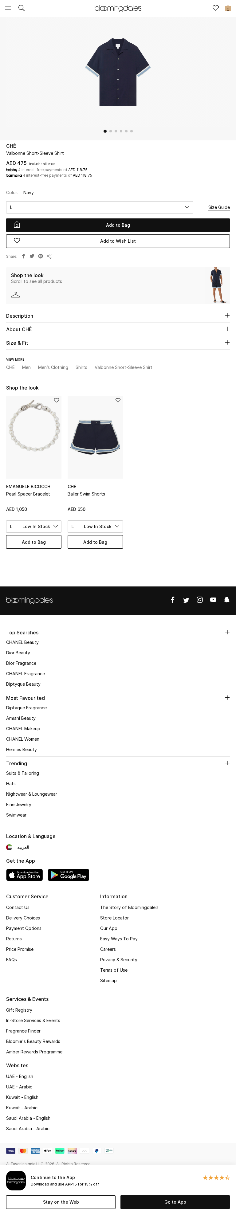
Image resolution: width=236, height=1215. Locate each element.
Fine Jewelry (18, 804)
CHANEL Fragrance (25, 673)
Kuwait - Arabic (21, 1107)
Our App (108, 928)
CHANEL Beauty (22, 642)
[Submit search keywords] (21, 9)
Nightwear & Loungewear (31, 794)
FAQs (11, 959)
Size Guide (219, 207)
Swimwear (16, 814)
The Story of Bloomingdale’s (129, 907)
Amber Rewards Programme (34, 1051)
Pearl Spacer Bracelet (28, 493)
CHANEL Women (22, 739)
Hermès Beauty (21, 749)
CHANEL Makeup (23, 728)
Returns (14, 938)
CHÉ (11, 146)
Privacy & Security (118, 959)
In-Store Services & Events (33, 1020)
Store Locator (114, 917)
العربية (23, 847)
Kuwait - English (22, 1097)
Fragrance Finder (23, 1030)
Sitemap (108, 980)
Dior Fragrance (21, 663)
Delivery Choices (23, 917)
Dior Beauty (18, 652)
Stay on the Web (61, 1202)
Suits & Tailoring (22, 773)
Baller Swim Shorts (86, 493)
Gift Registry (19, 1010)
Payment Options (23, 928)
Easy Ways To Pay (119, 938)
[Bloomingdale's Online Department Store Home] (118, 8)
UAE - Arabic (19, 1086)
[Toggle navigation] (8, 9)
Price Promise (19, 949)
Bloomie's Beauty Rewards (33, 1041)
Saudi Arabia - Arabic (27, 1128)
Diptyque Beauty (23, 684)
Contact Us (18, 907)
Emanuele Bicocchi (29, 486)
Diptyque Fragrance (26, 707)
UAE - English (19, 1076)
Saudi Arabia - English (28, 1118)
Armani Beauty (21, 718)
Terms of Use (114, 970)
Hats (11, 783)
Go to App (175, 1202)
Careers (108, 949)
